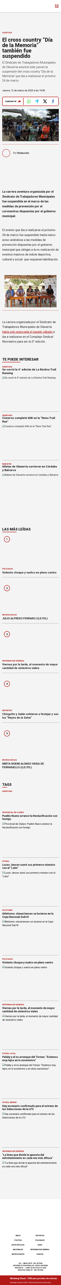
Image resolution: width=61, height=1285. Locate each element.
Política (18, 1240)
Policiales (7, 569)
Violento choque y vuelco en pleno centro (29, 572)
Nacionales (18, 1249)
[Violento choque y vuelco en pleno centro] (30, 550)
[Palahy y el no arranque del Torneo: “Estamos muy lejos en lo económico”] (30, 1079)
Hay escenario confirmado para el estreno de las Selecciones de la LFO (30, 1107)
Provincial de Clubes (13, 812)
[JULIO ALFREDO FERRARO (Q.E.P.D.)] (30, 596)
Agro (40, 1245)
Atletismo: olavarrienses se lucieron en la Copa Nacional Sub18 (27, 915)
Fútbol (5, 861)
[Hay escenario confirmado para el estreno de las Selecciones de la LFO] (30, 1128)
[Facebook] (15, 1224)
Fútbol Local (9, 1053)
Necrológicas (9, 615)
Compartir (10, 101)
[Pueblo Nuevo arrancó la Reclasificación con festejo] (30, 838)
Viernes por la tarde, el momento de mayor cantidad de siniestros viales (30, 666)
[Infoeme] (14, 6)
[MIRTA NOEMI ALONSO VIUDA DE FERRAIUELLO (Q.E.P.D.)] (30, 742)
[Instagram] (25, 1224)
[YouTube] (35, 1224)
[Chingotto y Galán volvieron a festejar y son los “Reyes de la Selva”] (30, 692)
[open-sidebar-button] (57, 6)
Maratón (6, 464)
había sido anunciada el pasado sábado (27, 332)
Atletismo (7, 910)
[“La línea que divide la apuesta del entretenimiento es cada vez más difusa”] (30, 1177)
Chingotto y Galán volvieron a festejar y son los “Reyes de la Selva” (30, 715)
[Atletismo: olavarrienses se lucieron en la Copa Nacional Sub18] (30, 936)
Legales (39, 1254)
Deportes (7, 710)
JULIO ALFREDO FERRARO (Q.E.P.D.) (25, 618)
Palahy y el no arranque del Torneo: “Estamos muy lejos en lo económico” (30, 1058)
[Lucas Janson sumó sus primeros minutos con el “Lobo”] (30, 887)
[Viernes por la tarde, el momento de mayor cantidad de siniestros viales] (30, 642)
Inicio (18, 1235)
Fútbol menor (9, 1102)
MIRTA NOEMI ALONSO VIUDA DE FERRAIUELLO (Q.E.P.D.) (23, 765)
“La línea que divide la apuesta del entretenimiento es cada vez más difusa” (27, 1156)
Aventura (7, 33)
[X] (45, 1224)
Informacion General (13, 661)
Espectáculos (18, 1245)
